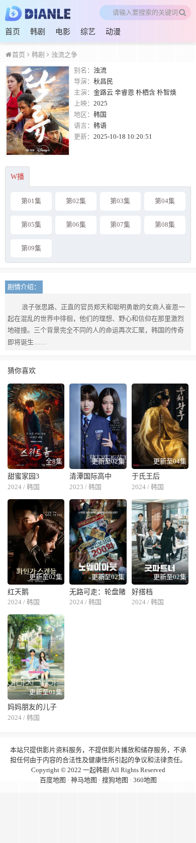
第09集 (31, 248)
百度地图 (53, 780)
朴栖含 (145, 92)
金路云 (103, 92)
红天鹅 (18, 592)
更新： (83, 136)
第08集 (165, 224)
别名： (83, 70)
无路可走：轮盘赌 (97, 592)
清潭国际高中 (90, 476)
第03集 (120, 201)
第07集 (120, 224)
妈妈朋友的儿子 (32, 707)
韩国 (100, 114)
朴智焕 (166, 92)
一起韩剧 (96, 770)
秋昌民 (103, 81)
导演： (83, 81)
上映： (83, 103)
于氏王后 (146, 476)
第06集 (76, 224)
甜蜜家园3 (23, 476)
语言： (83, 125)
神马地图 (84, 780)
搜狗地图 (115, 780)
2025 (100, 103)
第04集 (165, 201)
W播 (17, 176)
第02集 (76, 201)
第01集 (31, 201)
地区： (83, 114)
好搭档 (142, 592)
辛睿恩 (124, 92)
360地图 (145, 780)
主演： (83, 92)
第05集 (31, 224)
